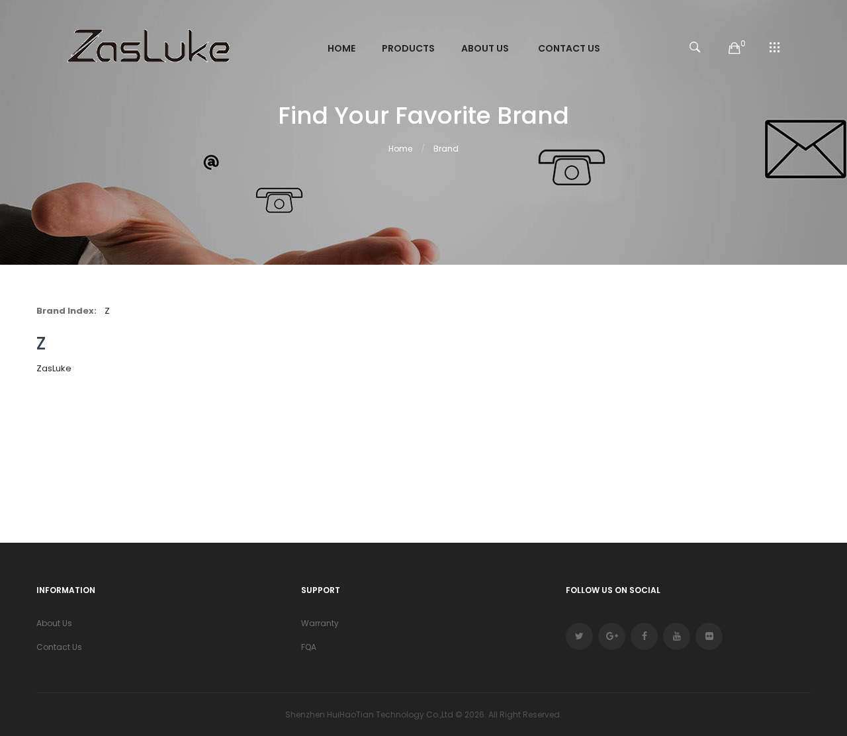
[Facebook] (644, 636)
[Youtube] (676, 636)
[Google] (611, 636)
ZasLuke (53, 368)
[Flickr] (709, 636)
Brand (446, 148)
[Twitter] (579, 636)
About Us (54, 623)
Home (400, 148)
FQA (308, 647)
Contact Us (59, 647)
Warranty (320, 623)
